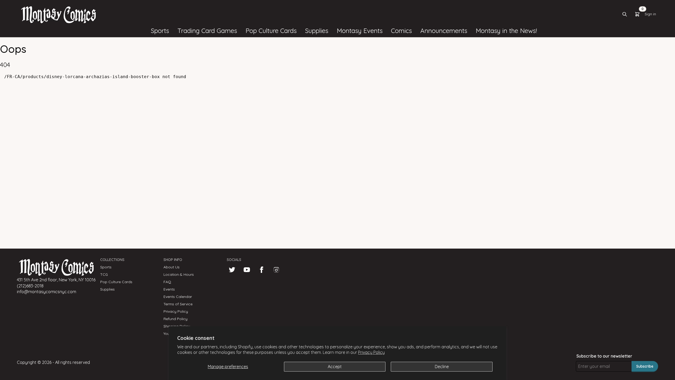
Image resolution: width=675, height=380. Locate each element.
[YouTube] (247, 269)
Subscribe (644, 366)
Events (169, 289)
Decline (442, 366)
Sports (106, 267)
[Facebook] (261, 269)
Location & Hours (178, 274)
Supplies (107, 289)
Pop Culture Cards (116, 281)
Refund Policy (175, 318)
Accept (335, 366)
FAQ (167, 281)
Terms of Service (177, 304)
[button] (160, 30)
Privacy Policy (371, 352)
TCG (104, 274)
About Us (171, 267)
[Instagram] (276, 269)
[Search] (624, 14)
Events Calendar (177, 296)
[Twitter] (232, 269)
